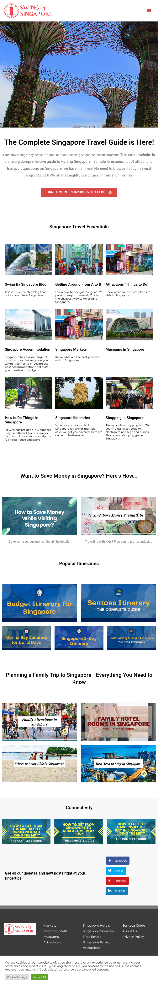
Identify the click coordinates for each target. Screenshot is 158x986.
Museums (51, 937)
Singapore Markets (71, 349)
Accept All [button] (39, 977)
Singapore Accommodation (27, 349)
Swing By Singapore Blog (25, 284)
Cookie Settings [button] (17, 977)
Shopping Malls (55, 931)
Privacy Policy (133, 937)
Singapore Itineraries (72, 417)
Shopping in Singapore (125, 417)
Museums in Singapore (125, 349)
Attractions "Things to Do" (127, 284)
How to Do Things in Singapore (21, 419)
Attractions (52, 942)
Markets (49, 925)
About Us (129, 931)
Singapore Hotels (96, 925)
